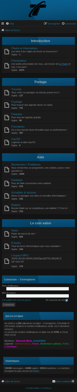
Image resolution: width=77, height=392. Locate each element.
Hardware (16, 180)
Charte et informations (24, 48)
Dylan (36, 371)
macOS (15, 139)
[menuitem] (10, 23)
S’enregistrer (27, 279)
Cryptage (16, 101)
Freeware (16, 114)
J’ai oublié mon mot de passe (16, 300)
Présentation (18, 60)
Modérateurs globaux (50, 343)
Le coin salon (40, 223)
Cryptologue (11, 346)
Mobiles (16, 205)
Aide (40, 157)
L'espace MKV (20, 255)
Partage (40, 82)
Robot (66, 343)
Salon (14, 230)
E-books (16, 242)
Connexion (10, 279)
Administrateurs (23, 343)
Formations (18, 126)
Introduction (40, 41)
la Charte (63, 64)
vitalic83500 (39, 341)
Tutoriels (16, 89)
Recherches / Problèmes (26, 164)
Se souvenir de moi (55, 300)
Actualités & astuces (23, 192)
